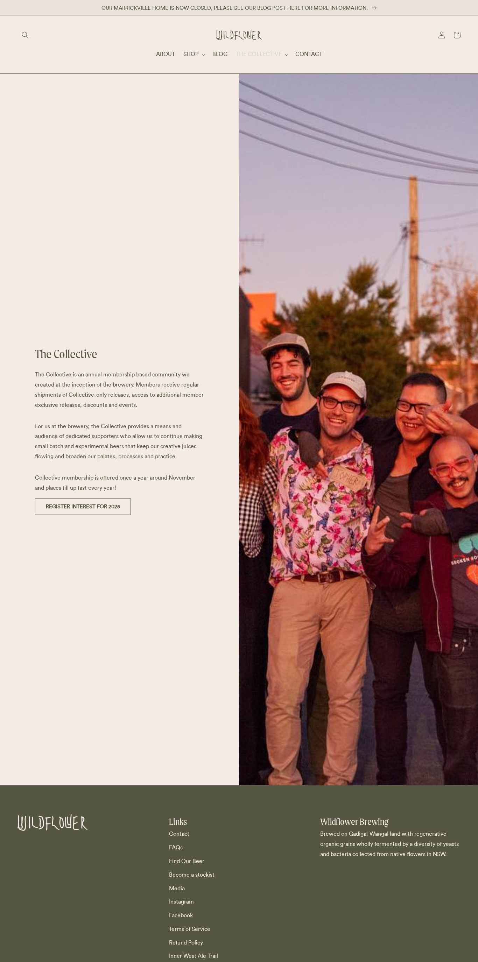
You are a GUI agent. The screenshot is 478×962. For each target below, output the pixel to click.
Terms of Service (189, 929)
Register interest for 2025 (83, 506)
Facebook (181, 915)
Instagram (181, 902)
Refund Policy (186, 943)
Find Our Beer (186, 861)
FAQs (176, 847)
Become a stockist (192, 875)
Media (177, 888)
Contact (179, 834)
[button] (25, 35)
